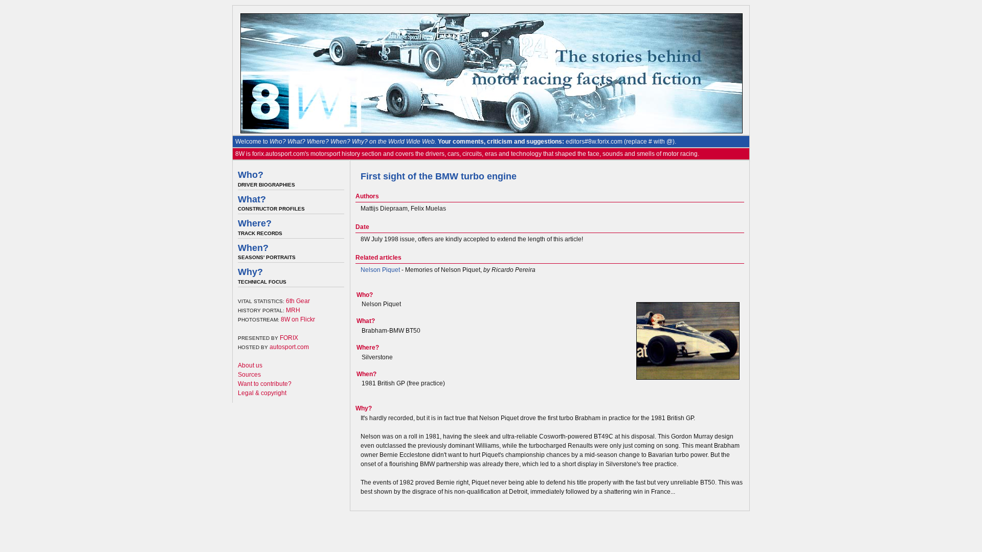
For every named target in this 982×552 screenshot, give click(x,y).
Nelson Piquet (380, 269)
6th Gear (298, 301)
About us (250, 365)
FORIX (289, 337)
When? (253, 248)
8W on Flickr (298, 319)
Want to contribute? (265, 383)
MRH (293, 310)
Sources (249, 374)
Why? (250, 272)
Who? (250, 175)
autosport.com (289, 347)
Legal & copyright (262, 393)
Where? (255, 223)
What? (252, 199)
